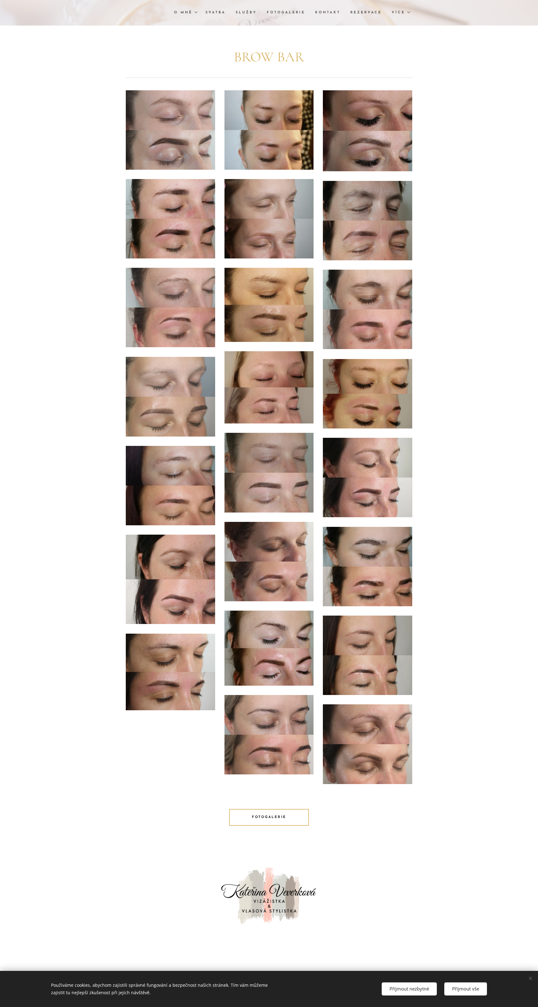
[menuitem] (186, 13)
